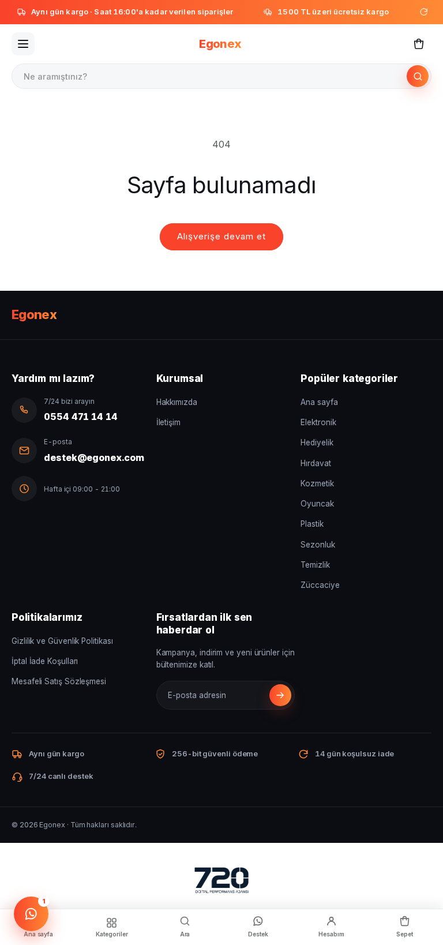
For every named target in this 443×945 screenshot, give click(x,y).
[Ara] (418, 76)
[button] (418, 44)
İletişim (168, 422)
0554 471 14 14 (81, 416)
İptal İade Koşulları (45, 661)
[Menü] (23, 43)
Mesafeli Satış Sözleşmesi (59, 681)
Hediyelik (317, 442)
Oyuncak (317, 503)
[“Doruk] (221, 882)
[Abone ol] (280, 695)
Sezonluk (318, 544)
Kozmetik (317, 483)
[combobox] (210, 76)
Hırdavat (316, 463)
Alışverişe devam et (221, 236)
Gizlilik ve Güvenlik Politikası (62, 641)
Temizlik (315, 564)
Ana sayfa (319, 402)
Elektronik (318, 422)
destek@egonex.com (94, 457)
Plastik (312, 523)
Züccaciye (320, 585)
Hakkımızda (176, 402)
